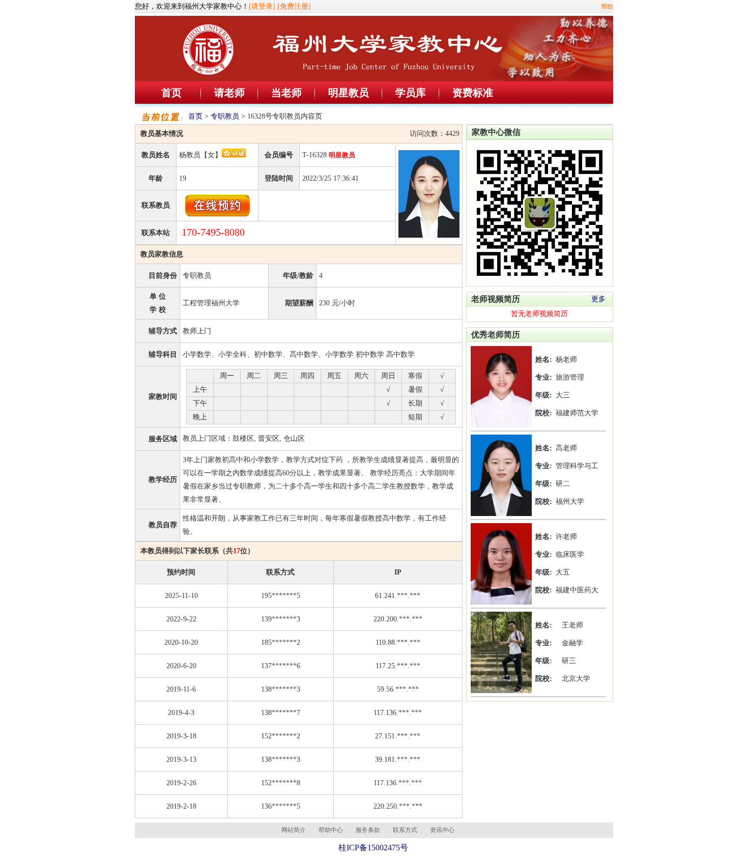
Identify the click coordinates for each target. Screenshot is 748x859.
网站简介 (293, 830)
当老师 (286, 92)
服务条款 (368, 830)
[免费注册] (294, 6)
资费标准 (472, 92)
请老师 (229, 92)
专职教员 (225, 116)
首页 (171, 92)
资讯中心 (442, 830)
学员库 (410, 92)
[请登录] (262, 6)
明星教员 (348, 92)
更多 (598, 299)
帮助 (607, 6)
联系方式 (405, 830)
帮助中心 (331, 830)
